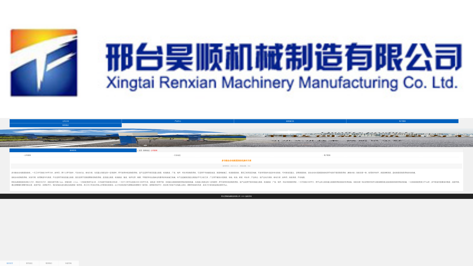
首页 (140, 150)
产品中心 (178, 121)
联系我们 (65, 125)
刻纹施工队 (290, 121)
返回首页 (10, 263)
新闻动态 (146, 150)
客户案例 (402, 121)
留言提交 (29, 263)
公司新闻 (27, 155)
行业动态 (177, 155)
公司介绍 (65, 121)
